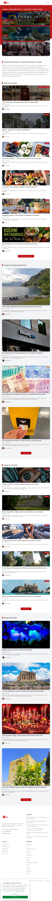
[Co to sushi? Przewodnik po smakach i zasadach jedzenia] (26, 177)
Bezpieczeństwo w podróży (32, 862)
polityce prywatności (20, 890)
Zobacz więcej (26, 453)
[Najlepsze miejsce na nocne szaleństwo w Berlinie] (26, 634)
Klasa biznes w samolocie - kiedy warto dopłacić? (18, 52)
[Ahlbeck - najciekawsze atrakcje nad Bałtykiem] (26, 120)
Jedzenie (28, 869)
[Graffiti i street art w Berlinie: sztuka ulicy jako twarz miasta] (26, 475)
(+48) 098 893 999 (7, 831)
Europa (28, 853)
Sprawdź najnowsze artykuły (26, 256)
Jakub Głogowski (8, 448)
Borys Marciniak (8, 360)
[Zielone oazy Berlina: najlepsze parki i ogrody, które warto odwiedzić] (26, 502)
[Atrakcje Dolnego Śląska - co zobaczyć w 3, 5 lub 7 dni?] (26, 18)
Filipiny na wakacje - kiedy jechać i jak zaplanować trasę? (15, 37)
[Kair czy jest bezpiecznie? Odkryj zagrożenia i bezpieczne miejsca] (26, 531)
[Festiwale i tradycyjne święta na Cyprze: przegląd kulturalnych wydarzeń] (26, 767)
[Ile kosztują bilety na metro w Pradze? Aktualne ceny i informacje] (26, 423)
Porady (28, 860)
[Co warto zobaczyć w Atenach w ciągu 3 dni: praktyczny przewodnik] (26, 676)
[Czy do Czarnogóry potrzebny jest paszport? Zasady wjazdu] (26, 93)
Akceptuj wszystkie (15, 897)
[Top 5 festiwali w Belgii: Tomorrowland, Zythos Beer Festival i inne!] (26, 719)
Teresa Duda (7, 698)
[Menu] (46, 2)
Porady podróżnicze (31, 848)
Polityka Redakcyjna (39, 880)
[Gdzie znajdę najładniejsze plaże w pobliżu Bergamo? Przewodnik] (26, 286)
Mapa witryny (47, 880)
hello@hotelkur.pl (7, 833)
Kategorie (29, 841)
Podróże (28, 851)
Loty (27, 846)
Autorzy (4, 841)
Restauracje (29, 844)
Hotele (28, 873)
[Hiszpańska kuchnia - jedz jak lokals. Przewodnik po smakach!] (26, 206)
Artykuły (29, 814)
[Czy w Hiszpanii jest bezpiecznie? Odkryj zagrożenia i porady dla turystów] (26, 558)
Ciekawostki (29, 855)
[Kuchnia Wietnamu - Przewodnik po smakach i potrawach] (26, 234)
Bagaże (28, 867)
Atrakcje (28, 857)
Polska (28, 864)
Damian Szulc (7, 743)
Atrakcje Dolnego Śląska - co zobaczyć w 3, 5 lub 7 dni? (14, 21)
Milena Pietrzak (7, 314)
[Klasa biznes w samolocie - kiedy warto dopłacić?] (26, 49)
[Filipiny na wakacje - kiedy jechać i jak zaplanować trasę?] (26, 33)
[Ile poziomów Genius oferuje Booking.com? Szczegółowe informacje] (26, 335)
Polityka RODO (31, 880)
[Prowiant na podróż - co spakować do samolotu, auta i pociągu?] (26, 149)
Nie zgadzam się (15, 894)
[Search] (48, 2)
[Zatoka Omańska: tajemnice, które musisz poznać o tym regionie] (26, 587)
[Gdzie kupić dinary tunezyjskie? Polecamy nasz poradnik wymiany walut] (26, 379)
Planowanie (29, 871)
